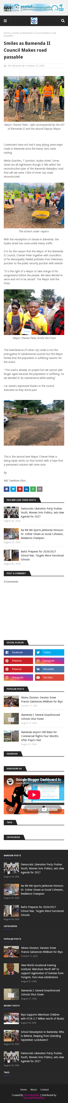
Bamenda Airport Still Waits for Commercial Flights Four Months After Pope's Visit (39, 736)
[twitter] (49, 652)
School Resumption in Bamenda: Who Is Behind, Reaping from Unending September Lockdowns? (42, 1035)
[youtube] (49, 677)
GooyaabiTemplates (34, 1098)
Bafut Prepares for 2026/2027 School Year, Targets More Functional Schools (42, 555)
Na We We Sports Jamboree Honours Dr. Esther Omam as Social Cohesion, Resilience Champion (42, 534)
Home (7, 33)
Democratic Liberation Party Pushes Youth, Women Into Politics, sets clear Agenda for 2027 (42, 512)
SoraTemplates (31, 1095)
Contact (44, 1089)
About (33, 1089)
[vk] (49, 669)
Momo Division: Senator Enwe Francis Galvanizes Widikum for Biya (42, 699)
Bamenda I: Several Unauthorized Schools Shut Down (40, 716)
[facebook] (18, 652)
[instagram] (49, 661)
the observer (14, 65)
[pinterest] (18, 661)
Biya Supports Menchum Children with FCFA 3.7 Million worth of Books (42, 1016)
